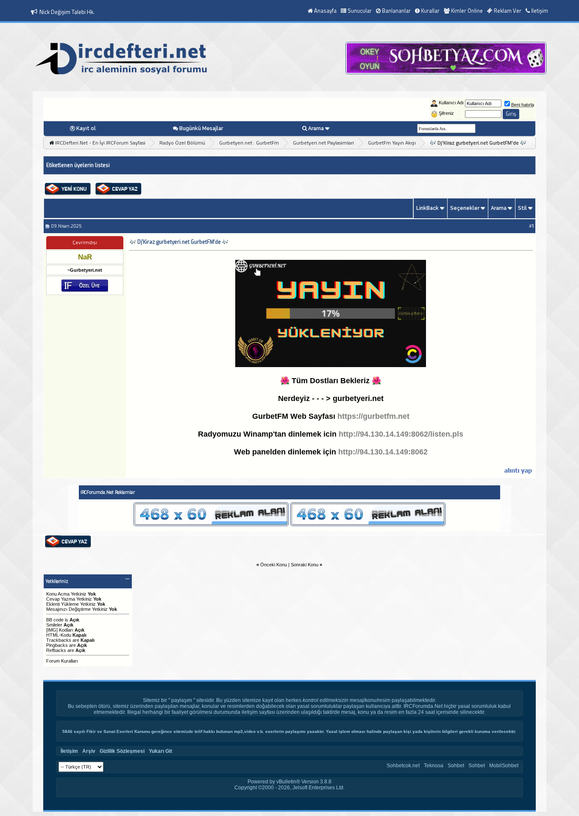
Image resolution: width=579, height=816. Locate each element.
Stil (522, 208)
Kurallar (430, 10)
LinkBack (427, 208)
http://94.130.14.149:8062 (383, 452)
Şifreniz (446, 113)
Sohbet (456, 766)
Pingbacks (57, 645)
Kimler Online (467, 10)
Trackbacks (58, 640)
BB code (55, 619)
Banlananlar (396, 10)
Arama (316, 128)
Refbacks (56, 650)
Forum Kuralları (62, 660)
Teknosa (433, 766)
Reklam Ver (507, 10)
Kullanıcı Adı (451, 102)
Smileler (54, 624)
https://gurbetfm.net (373, 416)
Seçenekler (464, 208)
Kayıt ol (86, 128)
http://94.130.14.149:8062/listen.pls (401, 434)
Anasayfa (325, 10)
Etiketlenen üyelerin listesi (78, 165)
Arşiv (88, 751)
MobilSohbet (503, 766)
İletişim (539, 10)
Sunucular (360, 10)
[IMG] (52, 629)
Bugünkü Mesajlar (201, 128)
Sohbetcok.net (403, 766)
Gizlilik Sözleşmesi (122, 751)
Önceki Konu (273, 564)
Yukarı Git (160, 751)
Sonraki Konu (304, 564)
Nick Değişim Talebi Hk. (67, 12)
